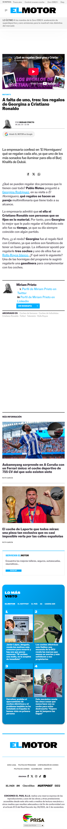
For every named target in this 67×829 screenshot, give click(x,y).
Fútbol (23, 316)
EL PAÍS (34, 604)
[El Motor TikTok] (40, 776)
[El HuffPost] (45, 786)
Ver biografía (25, 306)
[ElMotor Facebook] (28, 776)
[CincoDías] (29, 786)
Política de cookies (21, 769)
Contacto (48, 769)
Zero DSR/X (52, 2)
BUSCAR (13, 571)
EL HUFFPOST (23, 604)
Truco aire (17, 2)
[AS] (18, 786)
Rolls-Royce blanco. (15, 255)
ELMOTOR (10, 604)
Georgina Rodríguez (15, 192)
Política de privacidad (27, 765)
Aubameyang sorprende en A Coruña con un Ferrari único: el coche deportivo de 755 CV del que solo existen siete (33, 468)
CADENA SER (50, 604)
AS (41, 604)
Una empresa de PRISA (33, 817)
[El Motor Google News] (44, 776)
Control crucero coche (35, 2)
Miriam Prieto (26, 122)
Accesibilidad (36, 769)
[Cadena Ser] (57, 786)
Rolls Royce (42, 316)
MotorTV (6, 94)
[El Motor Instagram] (36, 776)
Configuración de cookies (48, 765)
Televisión (31, 316)
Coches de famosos (29, 313)
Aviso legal (11, 765)
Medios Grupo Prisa (33, 825)
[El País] (10, 786)
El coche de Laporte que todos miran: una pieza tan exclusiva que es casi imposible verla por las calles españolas (32, 532)
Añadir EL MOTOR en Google (20, 134)
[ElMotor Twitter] (32, 776)
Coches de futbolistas (48, 313)
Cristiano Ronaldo (10, 316)
